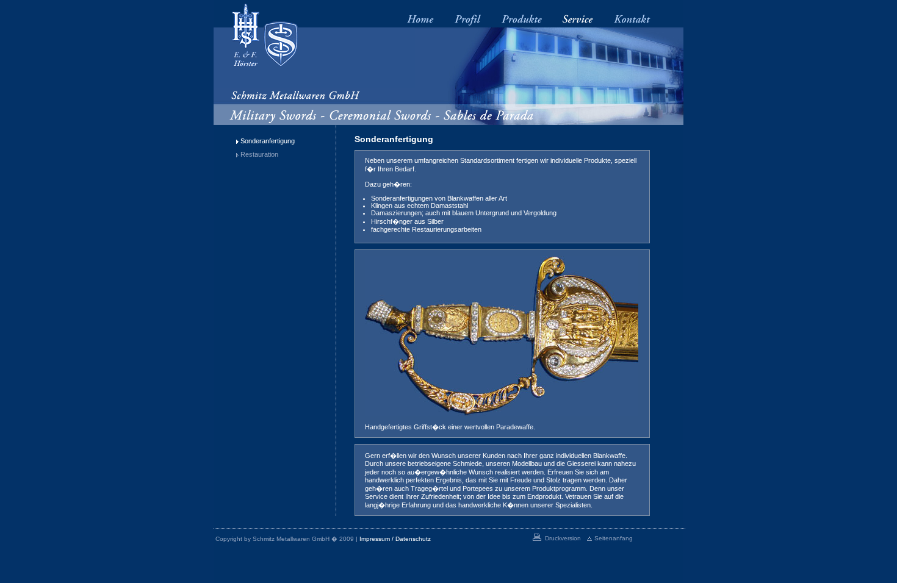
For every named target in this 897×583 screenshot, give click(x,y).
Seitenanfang (613, 538)
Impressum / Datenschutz (395, 538)
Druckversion (563, 538)
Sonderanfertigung (267, 141)
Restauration (259, 154)
